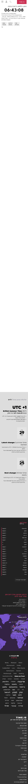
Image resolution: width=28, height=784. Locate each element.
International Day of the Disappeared (11, 15)
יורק (21, 692)
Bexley (7, 662)
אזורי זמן (24, 730)
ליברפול (7, 692)
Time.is (22, 2)
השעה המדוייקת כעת (21, 723)
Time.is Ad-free (22, 777)
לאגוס (25, 542)
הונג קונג (25, 565)
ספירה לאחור (23, 738)
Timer (25, 740)
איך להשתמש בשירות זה (20, 782)
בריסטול (22, 687)
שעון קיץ (24, 733)
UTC (25, 540)
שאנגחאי (24, 569)
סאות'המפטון (19, 700)
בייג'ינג (10, 24)
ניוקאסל (6, 697)
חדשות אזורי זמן (22, 759)
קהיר (25, 558)
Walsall (23, 679)
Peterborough (7, 673)
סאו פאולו (24, 537)
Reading (21, 673)
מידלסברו (8, 695)
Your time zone (22, 728)
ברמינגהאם (13, 687)
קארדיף (20, 706)
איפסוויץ (21, 684)
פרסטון (7, 703)
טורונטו (25, 533)
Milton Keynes (21, 668)
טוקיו (4, 24)
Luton (13, 668)
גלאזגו (4, 687)
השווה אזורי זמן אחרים (21, 579)
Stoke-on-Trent (20, 676)
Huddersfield (6, 668)
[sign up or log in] (6, 2)
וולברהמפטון (7, 689)
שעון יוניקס (24, 768)
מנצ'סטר (20, 698)
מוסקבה (25, 556)
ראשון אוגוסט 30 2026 (8, 13)
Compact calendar (21, 745)
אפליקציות (24, 754)
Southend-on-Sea (7, 676)
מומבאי (25, 563)
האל (13, 690)
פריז (17, 24)
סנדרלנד (7, 700)
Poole (15, 673)
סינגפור (25, 567)
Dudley (19, 665)
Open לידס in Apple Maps (19, 631)
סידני (25, 574)
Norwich (18, 670)
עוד (2, 27)
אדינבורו (21, 681)
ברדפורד (6, 684)
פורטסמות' (19, 703)
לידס (20, 695)
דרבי (18, 689)
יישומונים (24, 757)
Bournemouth (10, 665)
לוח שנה (24, 743)
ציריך (25, 551)
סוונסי (12, 700)
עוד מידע (4, 16)
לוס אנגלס (24, 528)
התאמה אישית (23, 774)
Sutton (10, 679)
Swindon (16, 679)
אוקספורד (13, 681)
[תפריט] (2, 2)
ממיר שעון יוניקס (22, 770)
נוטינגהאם (12, 697)
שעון (25, 735)
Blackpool (13, 662)
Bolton (20, 662)
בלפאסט (14, 684)
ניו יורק (25, 535)
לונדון (25, 544)
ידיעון (25, 762)
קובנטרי (13, 706)
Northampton (10, 670)
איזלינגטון (6, 681)
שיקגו (25, 531)
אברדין (4, 679)
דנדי (23, 689)
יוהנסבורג (24, 547)
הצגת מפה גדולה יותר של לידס (19, 627)
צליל (25, 750)
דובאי (25, 560)
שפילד (6, 706)
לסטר (14, 695)
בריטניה (14, 658)
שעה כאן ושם (23, 725)
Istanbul (24, 553)
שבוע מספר (24, 748)
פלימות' (13, 703)
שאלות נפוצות (23, 779)
